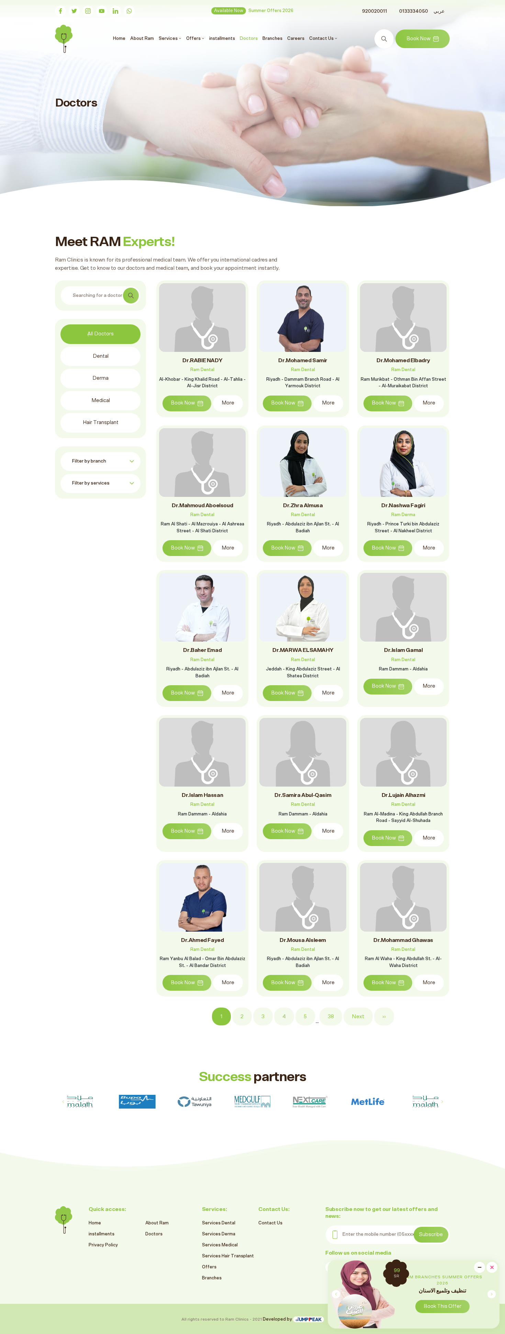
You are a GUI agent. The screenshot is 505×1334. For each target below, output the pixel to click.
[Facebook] (60, 10)
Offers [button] (194, 38)
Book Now (418, 38)
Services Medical (220, 1245)
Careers (295, 38)
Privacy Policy (103, 1245)
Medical (100, 400)
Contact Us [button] (322, 38)
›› (384, 1016)
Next (358, 1016)
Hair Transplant (101, 422)
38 (331, 1016)
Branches (272, 38)
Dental (101, 356)
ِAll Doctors (100, 333)
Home (120, 38)
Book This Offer (442, 1306)
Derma (100, 378)
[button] (491, 1294)
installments (222, 38)
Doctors (249, 38)
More (228, 402)
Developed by (278, 1319)
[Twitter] (74, 10)
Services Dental (218, 1223)
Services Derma (218, 1234)
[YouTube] (101, 10)
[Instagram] (87, 10)
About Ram (142, 38)
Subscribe (431, 1234)
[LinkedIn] (115, 10)
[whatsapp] (129, 10)
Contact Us (270, 1223)
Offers (209, 1267)
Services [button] (169, 38)
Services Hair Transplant (228, 1256)
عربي (439, 11)
